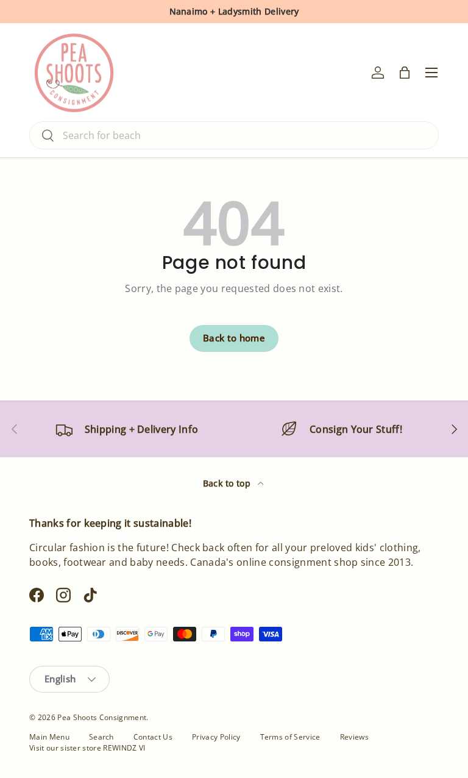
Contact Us (152, 737)
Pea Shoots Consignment (101, 717)
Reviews (354, 737)
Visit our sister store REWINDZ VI (87, 748)
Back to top (228, 483)
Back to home (234, 338)
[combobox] (234, 135)
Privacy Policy (216, 737)
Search (101, 737)
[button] (404, 72)
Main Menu (49, 737)
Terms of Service (290, 737)
